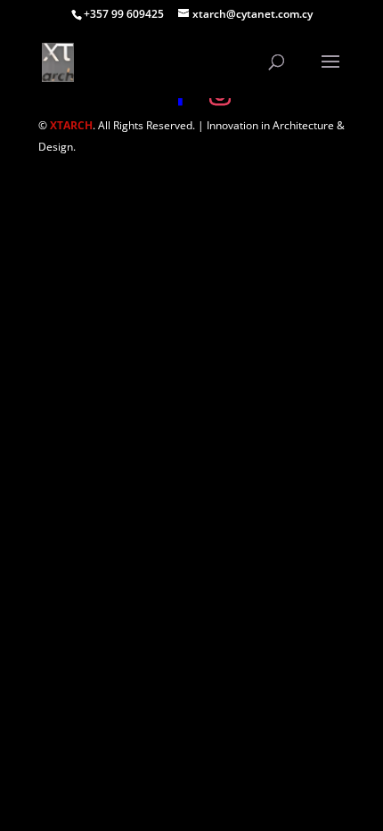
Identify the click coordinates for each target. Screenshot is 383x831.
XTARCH (71, 125)
